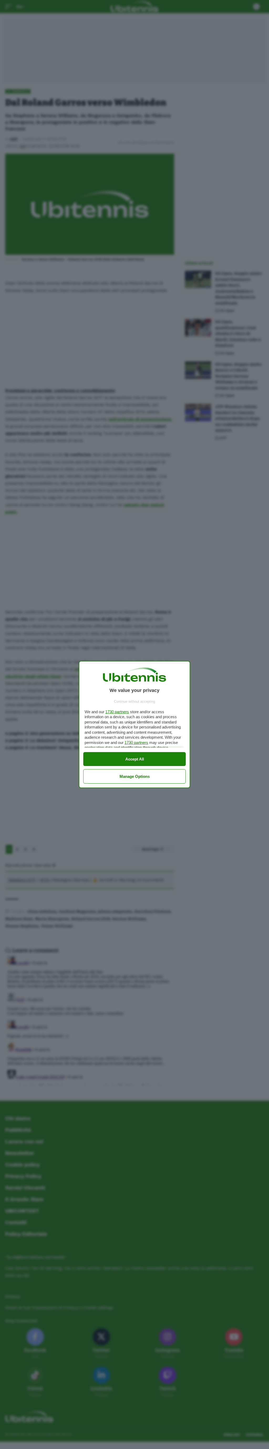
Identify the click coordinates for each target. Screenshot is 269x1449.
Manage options (135, 776)
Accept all (134, 759)
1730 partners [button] (117, 712)
